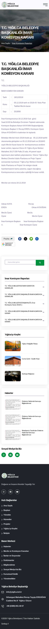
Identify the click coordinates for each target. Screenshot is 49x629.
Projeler (7, 524)
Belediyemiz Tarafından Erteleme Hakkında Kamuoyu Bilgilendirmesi (32, 433)
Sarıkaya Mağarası (28, 374)
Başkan (7, 510)
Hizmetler (8, 519)
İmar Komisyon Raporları (22, 43)
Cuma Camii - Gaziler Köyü (31, 359)
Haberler (7, 546)
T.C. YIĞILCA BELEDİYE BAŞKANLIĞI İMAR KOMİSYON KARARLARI (23, 295)
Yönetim (7, 515)
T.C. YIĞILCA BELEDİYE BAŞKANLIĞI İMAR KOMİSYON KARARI (23, 312)
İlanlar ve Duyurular (12, 556)
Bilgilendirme (9, 565)
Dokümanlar (9, 560)
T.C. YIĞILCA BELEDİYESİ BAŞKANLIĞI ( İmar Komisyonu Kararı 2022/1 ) (20, 304)
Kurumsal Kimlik (11, 574)
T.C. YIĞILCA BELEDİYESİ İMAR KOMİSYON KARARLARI (19, 287)
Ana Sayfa (5, 43)
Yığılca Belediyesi (14, 618)
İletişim (7, 533)
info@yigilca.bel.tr (14, 592)
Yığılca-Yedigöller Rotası (30, 344)
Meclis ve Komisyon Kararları (16, 551)
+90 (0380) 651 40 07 (15, 606)
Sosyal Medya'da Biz (12, 569)
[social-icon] (3, 454)
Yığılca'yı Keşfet (10, 529)
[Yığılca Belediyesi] (9, 4)
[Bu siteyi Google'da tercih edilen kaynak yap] (8, 244)
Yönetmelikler (9, 579)
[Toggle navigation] (45, 4)
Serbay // (5, 624)
